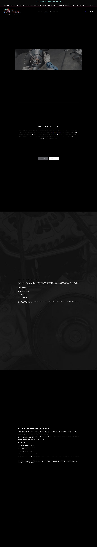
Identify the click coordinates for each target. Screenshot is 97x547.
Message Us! (53, 158)
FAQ (50, 11)
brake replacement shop (56, 132)
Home (39, 11)
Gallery (54, 11)
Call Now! (41, 158)
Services (46, 11)
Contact (57, 11)
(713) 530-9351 (90, 11)
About (42, 11)
